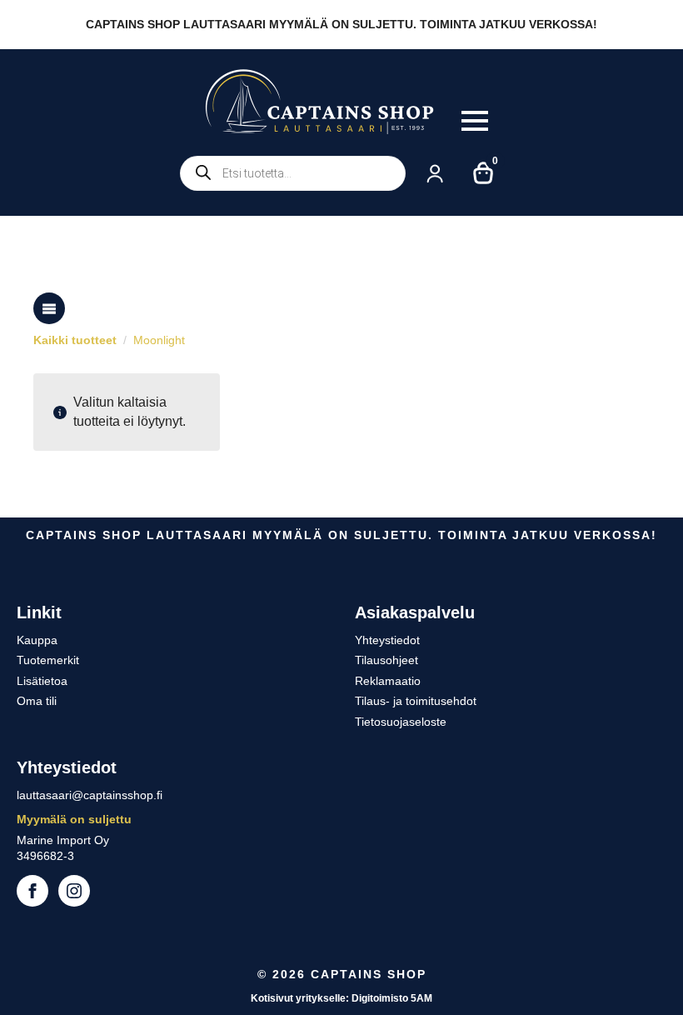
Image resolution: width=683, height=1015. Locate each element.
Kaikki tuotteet (75, 340)
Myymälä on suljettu (74, 819)
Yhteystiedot (387, 640)
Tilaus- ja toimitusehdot (415, 701)
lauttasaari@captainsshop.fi (89, 795)
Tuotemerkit (48, 660)
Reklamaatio (388, 681)
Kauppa (37, 640)
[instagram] (74, 891)
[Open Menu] (474, 121)
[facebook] (32, 891)
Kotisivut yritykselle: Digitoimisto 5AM (341, 998)
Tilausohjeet (386, 660)
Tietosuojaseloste (400, 721)
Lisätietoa (42, 681)
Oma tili (37, 701)
